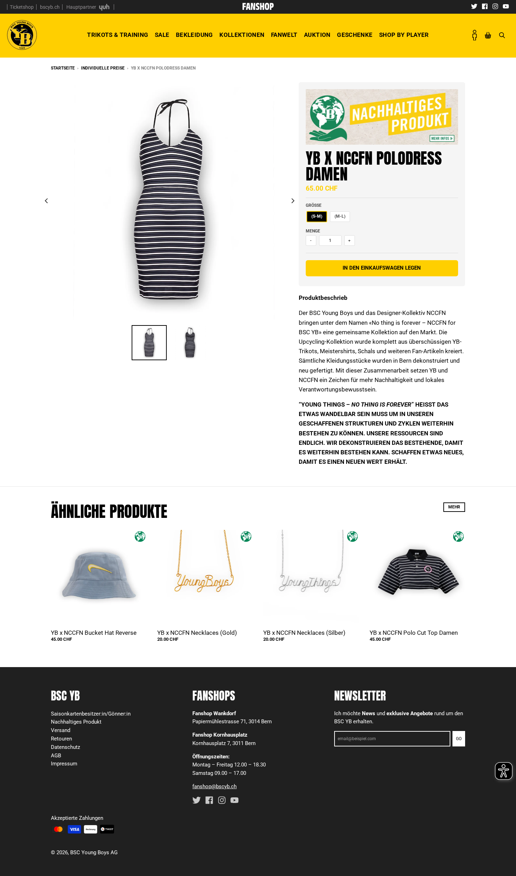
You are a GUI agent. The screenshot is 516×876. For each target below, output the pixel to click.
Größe (314, 205)
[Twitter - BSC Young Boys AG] (474, 6)
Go (459, 738)
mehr (454, 507)
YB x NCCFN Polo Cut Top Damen (414, 632)
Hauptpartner (81, 7)
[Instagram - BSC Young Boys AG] (495, 6)
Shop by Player (404, 34)
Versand (60, 730)
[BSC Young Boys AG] (258, 7)
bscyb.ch (50, 7)
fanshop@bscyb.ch (214, 786)
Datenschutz (65, 747)
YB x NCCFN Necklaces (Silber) (304, 632)
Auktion (317, 34)
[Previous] (46, 201)
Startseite (63, 68)
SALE (162, 34)
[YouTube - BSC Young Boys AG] (506, 6)
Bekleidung (194, 34)
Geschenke (354, 34)
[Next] (292, 201)
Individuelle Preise (103, 68)
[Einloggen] (475, 35)
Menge (313, 231)
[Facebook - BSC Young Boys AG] (485, 6)
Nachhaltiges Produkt (76, 722)
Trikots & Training (117, 34)
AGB (56, 755)
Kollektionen (241, 34)
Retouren (61, 739)
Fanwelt (284, 34)
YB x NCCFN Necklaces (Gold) (197, 632)
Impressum (64, 763)
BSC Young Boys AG (94, 852)
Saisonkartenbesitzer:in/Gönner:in (91, 714)
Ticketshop (22, 7)
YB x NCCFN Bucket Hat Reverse (94, 632)
